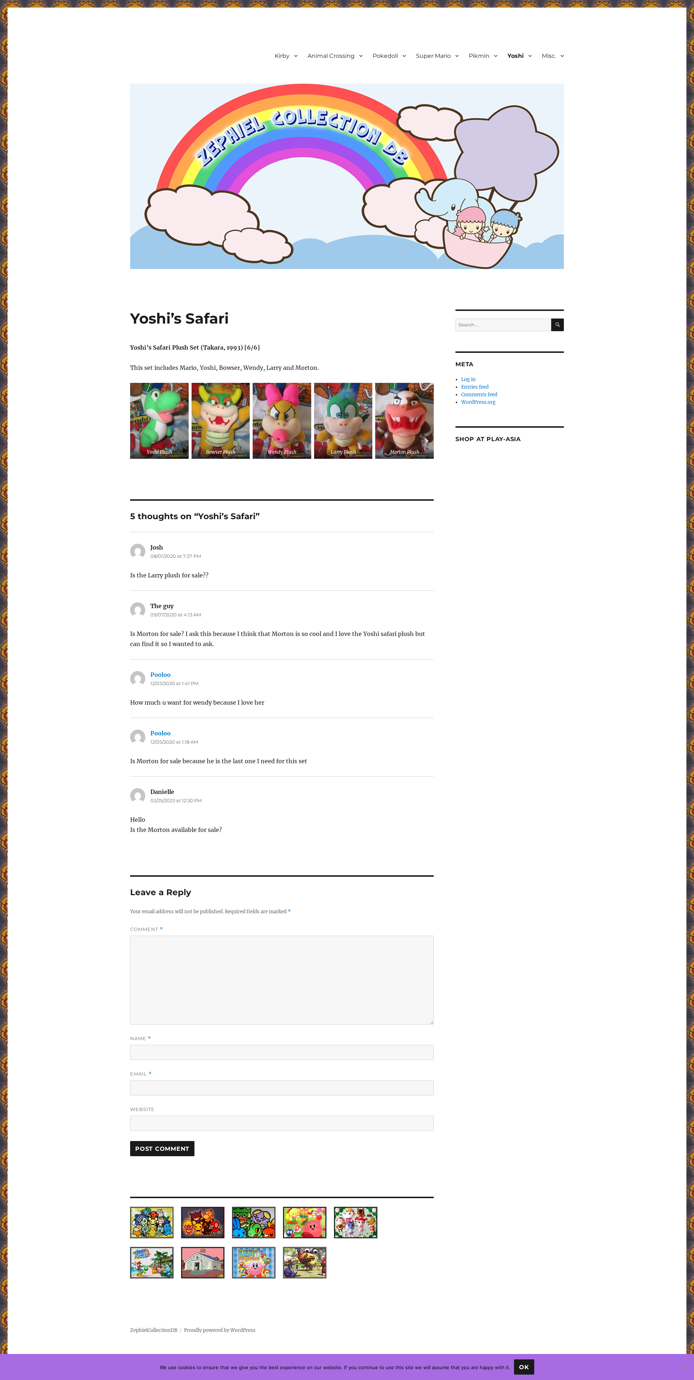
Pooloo (160, 674)
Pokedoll (385, 55)
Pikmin (479, 55)
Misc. (549, 55)
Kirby (282, 55)
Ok (524, 1367)
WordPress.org (478, 402)
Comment (146, 929)
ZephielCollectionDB (153, 1330)
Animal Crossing (331, 55)
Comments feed (479, 395)
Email (141, 1074)
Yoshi (515, 55)
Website (142, 1109)
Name (140, 1038)
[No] (685, 1367)
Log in (468, 379)
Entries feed (475, 387)
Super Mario (433, 55)
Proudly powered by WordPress (220, 1330)
